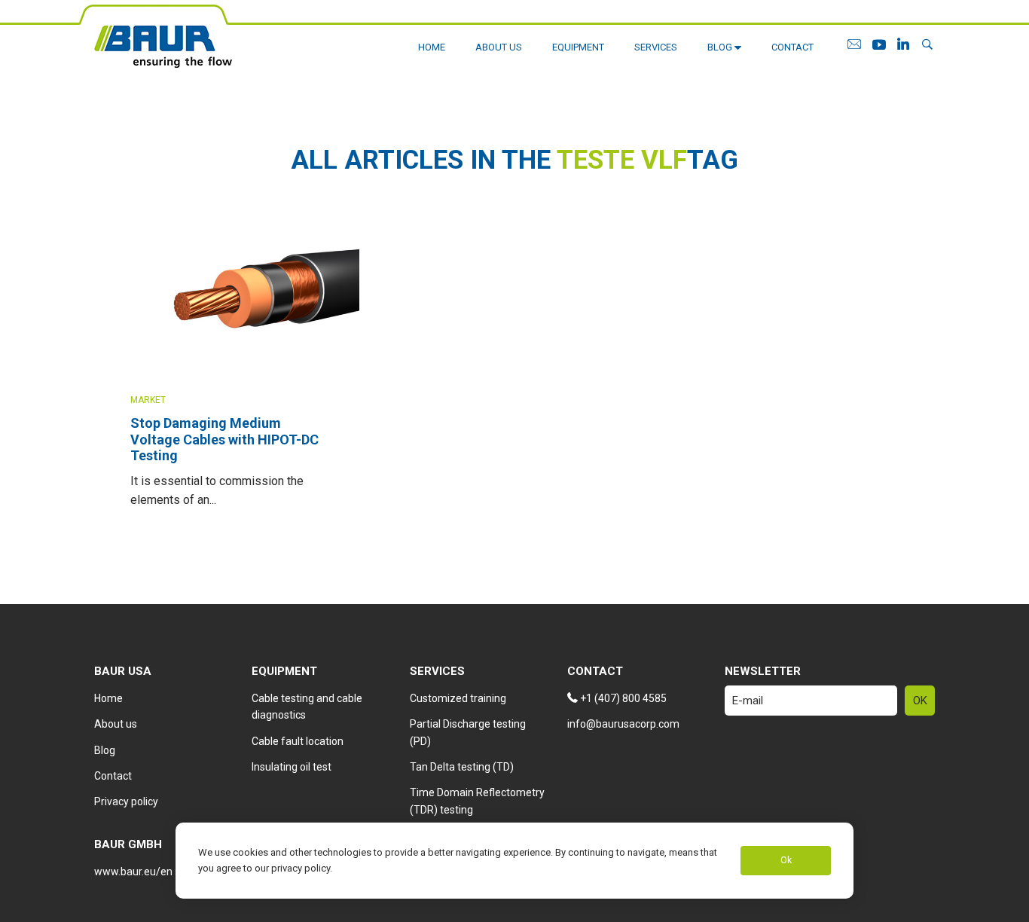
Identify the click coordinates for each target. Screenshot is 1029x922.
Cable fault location (298, 741)
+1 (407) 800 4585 (622, 698)
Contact (792, 47)
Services (655, 47)
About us (498, 47)
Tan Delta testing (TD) (462, 767)
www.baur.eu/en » (137, 872)
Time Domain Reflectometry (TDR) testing (477, 800)
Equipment (578, 47)
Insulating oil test (291, 767)
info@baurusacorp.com (623, 724)
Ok (786, 861)
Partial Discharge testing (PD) (468, 732)
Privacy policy (126, 801)
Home (431, 47)
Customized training (458, 698)
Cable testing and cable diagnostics (307, 706)
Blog (720, 47)
